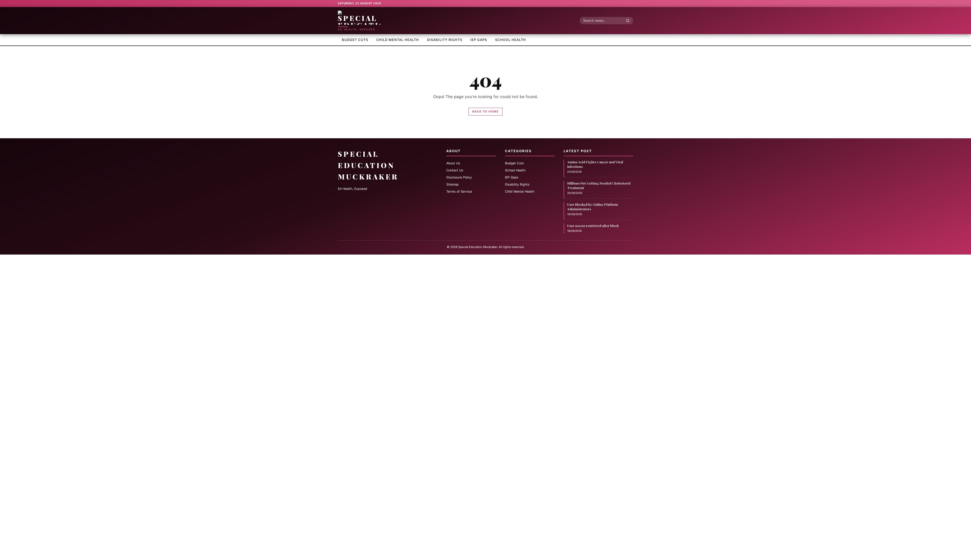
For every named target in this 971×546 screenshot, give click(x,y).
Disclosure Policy (459, 177)
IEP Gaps (478, 40)
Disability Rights (444, 40)
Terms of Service (459, 191)
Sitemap (452, 184)
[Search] (629, 20)
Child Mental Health (397, 40)
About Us (453, 163)
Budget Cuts (355, 40)
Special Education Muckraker (368, 165)
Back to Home (485, 111)
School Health (510, 40)
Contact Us (454, 170)
